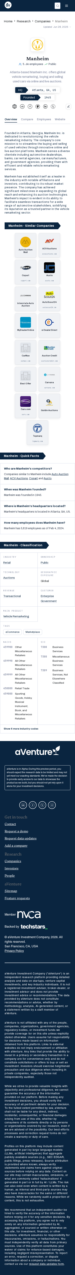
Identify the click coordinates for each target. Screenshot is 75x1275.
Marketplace (33, 632)
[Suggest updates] (68, 106)
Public (44, 562)
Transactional (12, 596)
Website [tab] (60, 119)
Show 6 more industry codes (21, 728)
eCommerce (12, 632)
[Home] (8, 6)
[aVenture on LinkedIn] (23, 805)
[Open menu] (66, 6)
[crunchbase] (22, 106)
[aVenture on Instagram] (52, 805)
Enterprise (47, 596)
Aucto (48, 478)
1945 (47, 97)
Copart (33, 478)
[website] (14, 106)
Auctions (9, 577)
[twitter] (53, 106)
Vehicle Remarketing (16, 616)
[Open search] (57, 5)
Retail (7, 562)
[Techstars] (34, 926)
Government (49, 601)
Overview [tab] (11, 119)
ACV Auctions (19, 478)
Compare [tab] (27, 119)
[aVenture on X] (42, 805)
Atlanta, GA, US (44, 90)
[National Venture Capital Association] (29, 915)
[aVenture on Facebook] (33, 805)
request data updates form (46, 1264)
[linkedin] (45, 106)
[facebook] (30, 106)
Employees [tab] (44, 119)
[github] (37, 106)
